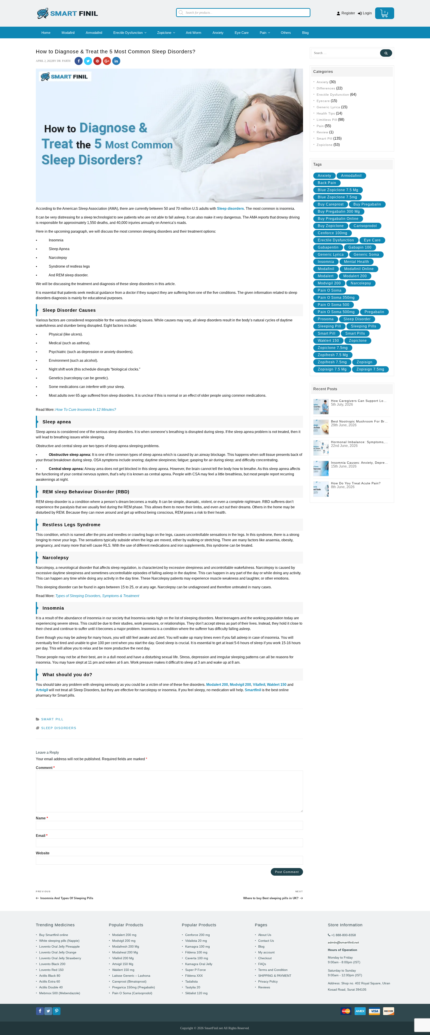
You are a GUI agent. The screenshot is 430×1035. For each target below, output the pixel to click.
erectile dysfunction (336, 240)
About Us (264, 935)
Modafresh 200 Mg (125, 946)
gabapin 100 (360, 247)
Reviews (264, 987)
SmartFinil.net (213, 1028)
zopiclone (358, 340)
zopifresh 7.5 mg (333, 355)
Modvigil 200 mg (123, 940)
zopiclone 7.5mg (333, 348)
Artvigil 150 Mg (122, 964)
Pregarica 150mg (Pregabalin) (133, 987)
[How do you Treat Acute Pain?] (321, 489)
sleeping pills (363, 326)
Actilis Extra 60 (49, 981)
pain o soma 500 (333, 305)
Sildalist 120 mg (196, 993)
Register (348, 13)
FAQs (262, 964)
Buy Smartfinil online (53, 935)
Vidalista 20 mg (196, 940)
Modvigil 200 (240, 684)
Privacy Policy (268, 981)
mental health (356, 262)
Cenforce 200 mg (197, 935)
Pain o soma (330, 290)
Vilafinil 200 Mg (123, 958)
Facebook (79, 61)
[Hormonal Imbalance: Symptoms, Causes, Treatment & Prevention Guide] (321, 448)
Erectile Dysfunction (128, 33)
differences (326, 88)
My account (266, 952)
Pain (263, 33)
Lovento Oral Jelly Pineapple (59, 946)
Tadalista (191, 981)
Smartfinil (253, 690)
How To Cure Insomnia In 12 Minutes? (85, 409)
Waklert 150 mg (123, 970)
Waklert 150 (276, 684)
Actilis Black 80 (49, 975)
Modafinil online (359, 269)
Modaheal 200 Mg (125, 952)
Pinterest (97, 61)
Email (41, 836)
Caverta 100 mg (196, 958)
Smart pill (326, 333)
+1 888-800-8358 (343, 935)
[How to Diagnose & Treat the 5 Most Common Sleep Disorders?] (169, 135)
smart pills (355, 333)
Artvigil (42, 690)
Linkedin (116, 61)
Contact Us (266, 940)
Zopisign (364, 362)
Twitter (88, 61)
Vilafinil (259, 684)
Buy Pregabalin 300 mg (339, 211)
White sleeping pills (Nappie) (59, 940)
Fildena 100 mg (196, 952)
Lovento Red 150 (51, 970)
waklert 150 (328, 340)
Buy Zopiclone (331, 226)
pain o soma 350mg (336, 297)
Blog (305, 33)
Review (322, 132)
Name (42, 818)
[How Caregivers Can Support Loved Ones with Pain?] (321, 406)
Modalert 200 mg (124, 935)
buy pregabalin (367, 204)
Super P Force (195, 970)
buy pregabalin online (338, 219)
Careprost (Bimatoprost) (129, 981)
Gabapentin (328, 247)
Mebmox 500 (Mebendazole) (59, 993)
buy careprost (331, 204)
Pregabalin (374, 312)
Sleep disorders (230, 208)
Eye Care (242, 33)
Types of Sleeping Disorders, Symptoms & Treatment (97, 596)
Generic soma (366, 254)
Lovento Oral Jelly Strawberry (60, 958)
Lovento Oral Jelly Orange (57, 952)
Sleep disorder (357, 319)
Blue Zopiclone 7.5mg (337, 197)
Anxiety (218, 33)
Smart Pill (52, 719)
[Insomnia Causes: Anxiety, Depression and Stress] (321, 468)
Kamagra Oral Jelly (198, 964)
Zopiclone (164, 33)
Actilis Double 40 (51, 987)
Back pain (327, 183)
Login (367, 13)
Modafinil (68, 33)
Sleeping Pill (329, 326)
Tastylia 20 (192, 987)
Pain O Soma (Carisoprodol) (132, 993)
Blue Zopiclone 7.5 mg (338, 190)
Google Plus (107, 61)
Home (45, 33)
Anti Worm (193, 33)
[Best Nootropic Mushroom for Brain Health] (321, 427)
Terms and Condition (273, 970)
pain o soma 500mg (336, 312)
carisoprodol (365, 226)
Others (286, 33)
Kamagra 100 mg (197, 946)
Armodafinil (94, 33)
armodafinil (351, 176)
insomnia (326, 262)
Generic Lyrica (328, 107)
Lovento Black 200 (52, 964)
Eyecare (323, 101)
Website (42, 853)
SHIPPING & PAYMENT (274, 975)
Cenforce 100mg (332, 233)
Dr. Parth (64, 61)
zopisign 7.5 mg (332, 369)
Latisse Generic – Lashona (131, 975)
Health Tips (326, 113)
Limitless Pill (327, 119)
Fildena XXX (194, 975)
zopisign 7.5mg (370, 369)
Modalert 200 (217, 684)
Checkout (265, 958)
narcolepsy (361, 283)
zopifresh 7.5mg (332, 362)
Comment (45, 768)
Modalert (325, 276)
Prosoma (326, 319)
